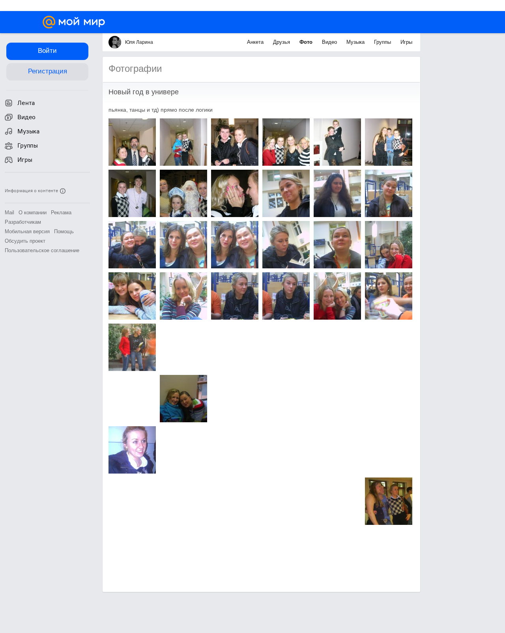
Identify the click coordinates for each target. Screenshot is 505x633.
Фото (306, 42)
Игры (406, 42)
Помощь (64, 231)
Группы (383, 42)
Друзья (282, 42)
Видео (330, 42)
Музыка (356, 42)
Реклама (61, 212)
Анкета (256, 42)
